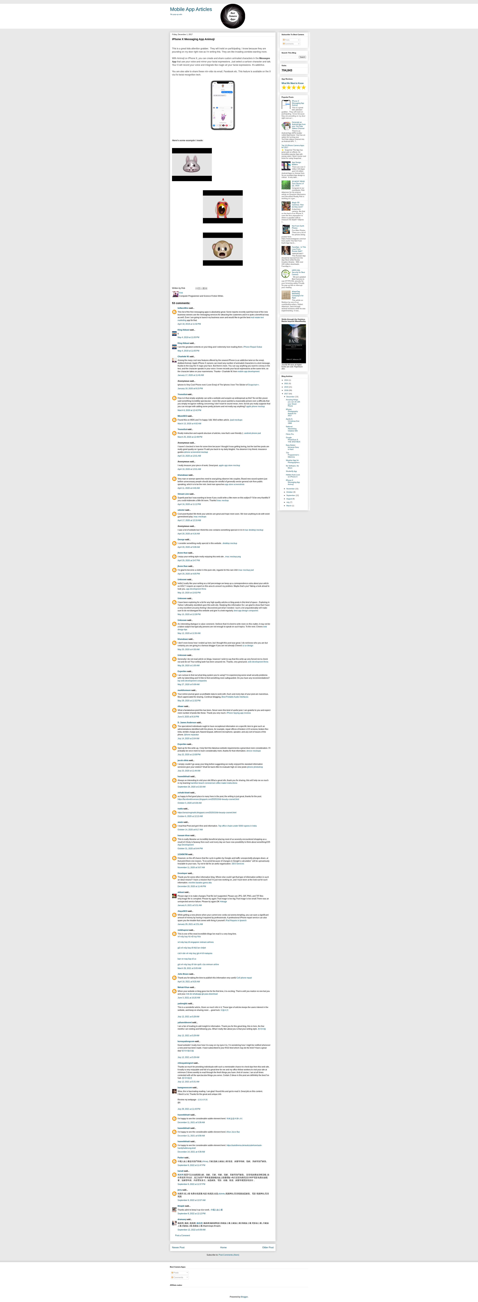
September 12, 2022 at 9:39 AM (191, 1230)
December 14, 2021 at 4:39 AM (191, 1152)
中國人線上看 (217, 1210)
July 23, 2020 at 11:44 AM (189, 771)
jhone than (183, 553)
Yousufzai (182, 394)
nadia (180, 809)
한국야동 (262, 1029)
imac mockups (200, 517)
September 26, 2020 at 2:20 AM (191, 787)
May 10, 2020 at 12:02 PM (189, 593)
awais (180, 822)
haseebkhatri (184, 776)
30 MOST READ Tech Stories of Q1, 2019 (298, 183)
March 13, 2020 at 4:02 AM (189, 424)
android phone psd (252, 433)
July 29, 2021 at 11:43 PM (189, 1109)
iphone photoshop (255, 767)
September (291, 495)
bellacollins (183, 308)
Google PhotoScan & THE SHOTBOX (293, 439)
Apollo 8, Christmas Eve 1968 (292, 421)
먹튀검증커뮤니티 (234, 1118)
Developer (182, 873)
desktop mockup (230, 543)
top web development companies (192, 681)
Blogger (244, 1297)
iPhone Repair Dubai (252, 347)
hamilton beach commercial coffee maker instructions (214, 783)
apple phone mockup (255, 406)
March (289, 506)
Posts (287, 40)
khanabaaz (183, 475)
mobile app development (248, 371)
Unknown (182, 579)
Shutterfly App (291, 471)
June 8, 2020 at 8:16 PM (188, 717)
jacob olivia (183, 760)
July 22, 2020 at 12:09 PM (189, 754)
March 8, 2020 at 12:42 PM (189, 410)
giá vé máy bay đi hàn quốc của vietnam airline (198, 964)
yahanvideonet (185, 1022)
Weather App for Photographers (292, 461)
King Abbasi (183, 330)
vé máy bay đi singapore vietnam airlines (196, 942)
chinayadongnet (185, 1063)
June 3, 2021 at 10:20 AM (189, 998)
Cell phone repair (244, 978)
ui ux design (247, 646)
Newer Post (178, 1247)
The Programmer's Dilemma (292, 455)
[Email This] (196, 288)
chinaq (205, 1161)
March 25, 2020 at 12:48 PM (190, 437)
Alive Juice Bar (233, 1132)
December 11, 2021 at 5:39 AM (191, 1122)
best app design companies (246, 611)
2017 (286, 394)
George (181, 539)
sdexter (181, 510)
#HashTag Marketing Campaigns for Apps (297, 294)
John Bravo (183, 974)
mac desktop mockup (254, 530)
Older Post (268, 1247)
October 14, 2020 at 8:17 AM (190, 830)
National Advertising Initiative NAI (292, 429)
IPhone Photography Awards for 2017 (292, 412)
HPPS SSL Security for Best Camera (298, 272)
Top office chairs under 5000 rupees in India (237, 826)
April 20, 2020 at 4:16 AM (189, 534)
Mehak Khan (183, 987)
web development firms (258, 662)
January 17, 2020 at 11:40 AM (191, 375)
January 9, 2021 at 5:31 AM (190, 905)
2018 (286, 390)
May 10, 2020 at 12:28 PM (189, 614)
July (288, 502)
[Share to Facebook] (204, 288)
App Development (186, 845)
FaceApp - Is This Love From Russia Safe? (299, 249)
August (289, 499)
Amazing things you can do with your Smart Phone (293, 403)
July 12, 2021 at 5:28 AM (188, 1017)
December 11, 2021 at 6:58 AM (191, 1136)
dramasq (182, 1219)
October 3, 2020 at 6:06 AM (190, 803)
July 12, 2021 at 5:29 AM (188, 1035)
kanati (180, 1171)
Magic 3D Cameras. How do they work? (298, 205)
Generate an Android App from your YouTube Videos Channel (299, 125)
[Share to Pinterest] (206, 288)
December (290, 397)
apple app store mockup (229, 465)
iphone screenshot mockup (196, 452)
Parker (181, 1158)
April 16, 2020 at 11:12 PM (189, 504)
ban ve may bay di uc (187, 959)
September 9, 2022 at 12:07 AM (191, 1200)
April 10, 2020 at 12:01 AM (189, 456)
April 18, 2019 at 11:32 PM (189, 324)
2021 (286, 383)
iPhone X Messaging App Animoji (298, 103)
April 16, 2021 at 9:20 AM (189, 982)
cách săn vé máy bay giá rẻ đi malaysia (195, 953)
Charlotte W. (183, 356)
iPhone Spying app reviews (239, 713)
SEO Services (238, 864)
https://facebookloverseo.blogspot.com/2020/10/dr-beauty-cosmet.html (208, 799)
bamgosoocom (185, 1087)
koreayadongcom (186, 1041)
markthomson (184, 690)
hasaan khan (184, 835)
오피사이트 (203, 1100)
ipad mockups (236, 420)
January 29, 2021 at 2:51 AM (190, 924)
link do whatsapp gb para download (202, 994)
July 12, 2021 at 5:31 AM (188, 1082)
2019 (286, 387)
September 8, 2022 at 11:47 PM (191, 1165)
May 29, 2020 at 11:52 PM (189, 701)
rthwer (181, 706)
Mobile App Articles (191, 9)
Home (223, 1247)
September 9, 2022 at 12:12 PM (191, 1213)
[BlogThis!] (199, 288)
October (289, 492)
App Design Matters (296, 163)
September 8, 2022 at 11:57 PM (191, 1184)
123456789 (183, 854)
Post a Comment (182, 1235)
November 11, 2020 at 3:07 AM (191, 867)
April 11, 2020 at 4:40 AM (189, 488)
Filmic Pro (290, 434)
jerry (180, 1190)
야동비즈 (225, 1010)
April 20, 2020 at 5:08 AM (189, 547)
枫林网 (181, 1175)
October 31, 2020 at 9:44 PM (190, 848)
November (290, 489)
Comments (289, 44)
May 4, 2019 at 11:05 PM (188, 337)
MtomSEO (182, 416)
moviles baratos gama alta (200, 883)
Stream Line (183, 494)
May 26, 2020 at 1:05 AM (188, 665)
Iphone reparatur (191, 735)
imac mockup (223, 500)
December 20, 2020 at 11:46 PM (192, 886)
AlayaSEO (182, 911)
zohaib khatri (184, 793)
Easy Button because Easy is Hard (292, 447)
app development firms (196, 589)
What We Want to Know (292, 83)
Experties (182, 671)
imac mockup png (233, 557)
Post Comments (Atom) (229, 1255)
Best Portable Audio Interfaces (235, 697)
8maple (181, 1206)
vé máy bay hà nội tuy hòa (189, 936)
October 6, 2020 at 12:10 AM (190, 816)
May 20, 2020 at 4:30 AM (188, 649)
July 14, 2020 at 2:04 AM (188, 738)
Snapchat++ (253, 385)
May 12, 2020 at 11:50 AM (189, 633)
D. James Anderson (187, 722)
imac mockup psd (246, 570)
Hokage (223, 901)
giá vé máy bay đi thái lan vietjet (192, 948)
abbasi (181, 892)
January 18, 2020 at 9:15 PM (190, 388)
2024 (286, 380)
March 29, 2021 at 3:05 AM (189, 968)
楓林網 (200, 1223)
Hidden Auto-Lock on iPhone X (293, 476)
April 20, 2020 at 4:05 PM (189, 574)
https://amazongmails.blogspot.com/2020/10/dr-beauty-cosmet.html (207, 812)
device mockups (253, 751)
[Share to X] (201, 288)
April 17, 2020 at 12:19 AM (189, 520)
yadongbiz (183, 1003)
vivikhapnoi (183, 930)
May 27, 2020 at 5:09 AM (188, 684)
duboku (221, 1194)
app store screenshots (234, 484)
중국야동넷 (187, 1078)
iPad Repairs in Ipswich (236, 920)
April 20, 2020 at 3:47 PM (189, 560)
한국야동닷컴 (188, 1051)
